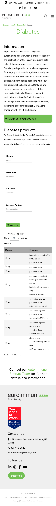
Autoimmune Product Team (28, 371)
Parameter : (11, 172)
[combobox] (14, 238)
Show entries (15, 238)
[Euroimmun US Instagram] (15, 467)
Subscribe (16, 475)
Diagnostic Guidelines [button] (22, 118)
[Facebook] (30, 8)
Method (8, 250)
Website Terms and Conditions (26, 497)
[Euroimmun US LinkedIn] (9, 467)
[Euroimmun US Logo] (28, 400)
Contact (29, 2)
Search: (8, 243)
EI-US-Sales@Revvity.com (23, 452)
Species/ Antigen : (14, 205)
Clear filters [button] (13, 225)
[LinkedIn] (20, 8)
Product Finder (43, 2)
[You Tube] (36, 8)
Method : (10, 156)
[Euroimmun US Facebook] (20, 467)
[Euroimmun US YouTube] (25, 467)
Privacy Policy (9, 497)
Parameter (33, 250)
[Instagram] (25, 8)
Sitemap (40, 501)
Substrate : (11, 188)
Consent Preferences (28, 501)
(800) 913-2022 (15, 2)
